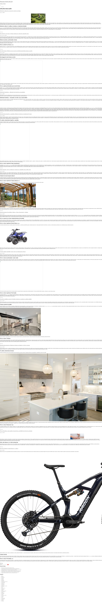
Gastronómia (3, 582)
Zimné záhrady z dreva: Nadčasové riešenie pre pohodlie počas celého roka (15, 169)
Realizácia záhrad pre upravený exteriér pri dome (10, 10)
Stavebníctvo (3, 591)
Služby (2, 590)
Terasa (2, 594)
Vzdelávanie (3, 598)
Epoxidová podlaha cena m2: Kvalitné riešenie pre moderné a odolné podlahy (16, 299)
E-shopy (3, 579)
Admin (2, 12)
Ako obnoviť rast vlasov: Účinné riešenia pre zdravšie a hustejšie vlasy (14, 33)
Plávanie (3, 586)
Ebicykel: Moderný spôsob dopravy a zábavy (9, 448)
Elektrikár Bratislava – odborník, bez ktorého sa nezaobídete (12, 92)
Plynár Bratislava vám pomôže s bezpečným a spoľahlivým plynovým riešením (16, 430)
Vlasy (2, 597)
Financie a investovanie (4, 581)
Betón (2, 575)
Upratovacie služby (4, 595)
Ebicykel (90, 556)
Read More (1, 49)
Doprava (3, 578)
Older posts (1, 563)
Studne (2, 592)
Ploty (2, 587)
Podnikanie (3, 589)
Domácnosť (3, 577)
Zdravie (3, 600)
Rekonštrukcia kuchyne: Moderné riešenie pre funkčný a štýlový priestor (15, 345)
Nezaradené (3, 584)
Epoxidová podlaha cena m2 (48, 306)
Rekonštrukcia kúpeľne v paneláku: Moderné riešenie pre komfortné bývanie (16, 113)
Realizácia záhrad (2, 27)
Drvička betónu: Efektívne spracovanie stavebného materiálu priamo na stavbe (16, 50)
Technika (3, 593)
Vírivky (3, 596)
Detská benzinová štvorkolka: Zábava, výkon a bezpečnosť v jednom (14, 212)
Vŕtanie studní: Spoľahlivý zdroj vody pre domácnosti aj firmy (13, 251)
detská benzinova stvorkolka (80, 215)
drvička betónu (4, 87)
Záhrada (3, 599)
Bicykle (3, 576)
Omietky (3, 585)
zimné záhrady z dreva (8, 182)
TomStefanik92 (3, 35)
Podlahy (3, 588)
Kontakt (3, 6)
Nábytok (3, 583)
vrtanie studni (7, 294)
